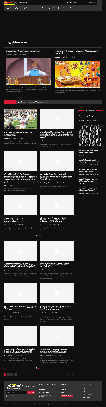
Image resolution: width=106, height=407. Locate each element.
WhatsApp (89, 394)
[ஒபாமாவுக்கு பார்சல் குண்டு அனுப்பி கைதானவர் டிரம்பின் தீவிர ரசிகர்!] (20, 336)
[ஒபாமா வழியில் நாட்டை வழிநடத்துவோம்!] (20, 205)
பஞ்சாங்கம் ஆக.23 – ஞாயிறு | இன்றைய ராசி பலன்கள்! (33, 102)
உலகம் (41, 141)
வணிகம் (42, 355)
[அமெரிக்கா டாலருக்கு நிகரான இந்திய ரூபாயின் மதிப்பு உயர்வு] (57, 336)
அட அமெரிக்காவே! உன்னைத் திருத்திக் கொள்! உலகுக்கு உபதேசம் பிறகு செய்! (56, 176)
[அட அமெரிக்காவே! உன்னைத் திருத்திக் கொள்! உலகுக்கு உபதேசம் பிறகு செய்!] (57, 161)
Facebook (89, 385)
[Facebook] (84, 385)
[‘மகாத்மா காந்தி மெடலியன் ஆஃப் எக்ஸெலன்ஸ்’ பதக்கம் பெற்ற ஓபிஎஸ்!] (20, 251)
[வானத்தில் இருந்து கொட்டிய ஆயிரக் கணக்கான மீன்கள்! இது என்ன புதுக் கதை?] (57, 119)
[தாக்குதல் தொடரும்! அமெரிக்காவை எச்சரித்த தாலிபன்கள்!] (57, 293)
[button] (81, 2)
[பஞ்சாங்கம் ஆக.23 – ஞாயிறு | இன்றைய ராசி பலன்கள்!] (77, 74)
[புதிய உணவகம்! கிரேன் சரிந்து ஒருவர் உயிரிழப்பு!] (20, 293)
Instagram (89, 388)
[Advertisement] (53, 23)
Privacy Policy (20, 395)
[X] (84, 391)
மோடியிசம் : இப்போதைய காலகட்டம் (23, 51)
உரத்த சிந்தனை (7, 138)
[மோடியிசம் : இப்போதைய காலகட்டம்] (28, 71)
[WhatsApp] (84, 394)
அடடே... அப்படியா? (44, 182)
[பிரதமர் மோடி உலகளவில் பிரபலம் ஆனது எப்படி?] (20, 119)
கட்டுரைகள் (8, 54)
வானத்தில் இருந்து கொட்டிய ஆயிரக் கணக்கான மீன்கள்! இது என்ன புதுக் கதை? (56, 134)
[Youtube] (84, 397)
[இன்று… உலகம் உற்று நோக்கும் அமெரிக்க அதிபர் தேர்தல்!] (57, 205)
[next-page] (15, 374)
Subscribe (31, 392)
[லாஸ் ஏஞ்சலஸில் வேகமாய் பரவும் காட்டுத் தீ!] (57, 251)
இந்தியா (5, 185)
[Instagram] (84, 388)
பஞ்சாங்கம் (57, 57)
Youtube (88, 397)
